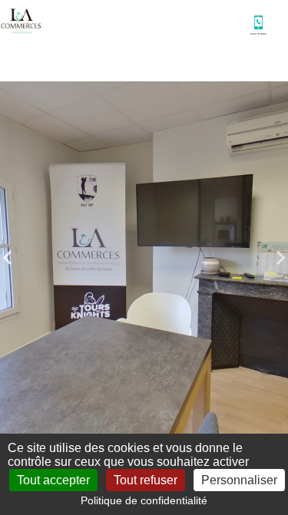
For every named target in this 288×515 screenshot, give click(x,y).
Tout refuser (145, 480)
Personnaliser (239, 480)
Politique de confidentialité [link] (144, 500)
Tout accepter (53, 480)
